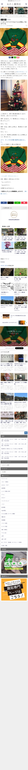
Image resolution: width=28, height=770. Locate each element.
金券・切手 (3, 539)
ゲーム (2, 494)
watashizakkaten (14, 219)
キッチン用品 (4, 526)
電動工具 (3, 516)
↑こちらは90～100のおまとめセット (10, 176)
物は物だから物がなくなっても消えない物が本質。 (12, 448)
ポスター (3, 497)
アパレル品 (3, 532)
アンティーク (4, 478)
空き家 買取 (4, 545)
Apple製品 (3, 510)
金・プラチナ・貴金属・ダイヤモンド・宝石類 (11, 542)
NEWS (2, 19)
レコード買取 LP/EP (5, 491)
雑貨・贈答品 (4, 529)
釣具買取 (3, 507)
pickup (9, 19)
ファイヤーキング (5, 500)
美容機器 (3, 520)
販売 (5, 19)
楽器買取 (3, 488)
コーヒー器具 (4, 523)
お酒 (2, 535)
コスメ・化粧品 (4, 481)
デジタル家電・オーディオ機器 (8, 513)
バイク (2, 504)
